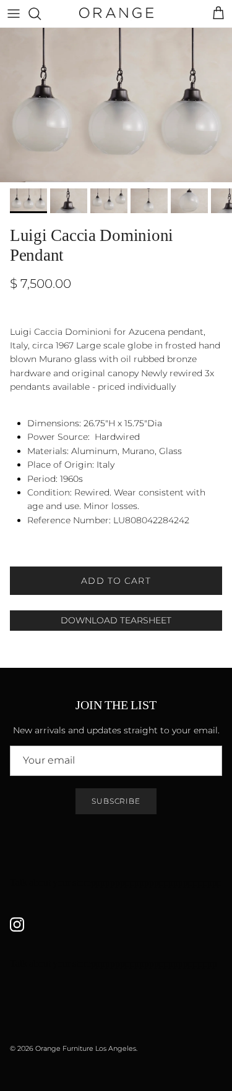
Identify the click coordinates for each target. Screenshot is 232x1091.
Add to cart (115, 580)
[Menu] (13, 13)
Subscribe (116, 801)
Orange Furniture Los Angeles (85, 1048)
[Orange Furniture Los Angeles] (116, 13)
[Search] (40, 13)
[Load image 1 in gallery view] (116, 105)
